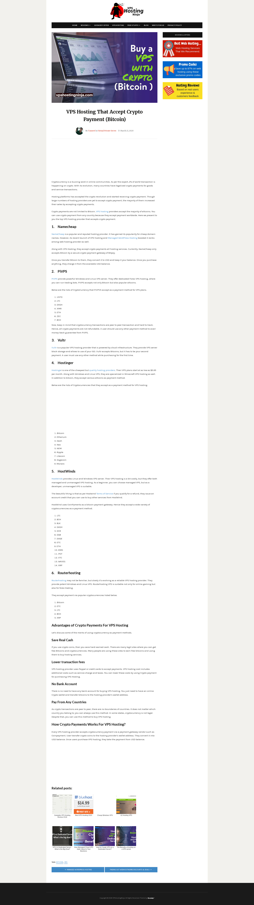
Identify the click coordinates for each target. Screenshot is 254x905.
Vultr (54, 347)
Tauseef (91, 131)
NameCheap (58, 234)
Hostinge (56, 370)
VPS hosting (102, 211)
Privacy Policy (175, 25)
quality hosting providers (102, 370)
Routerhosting (59, 580)
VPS (65, 862)
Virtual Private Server (107, 131)
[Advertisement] (104, 161)
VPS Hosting (118, 25)
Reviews (85, 25)
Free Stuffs (132, 25)
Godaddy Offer (101, 25)
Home (74, 25)
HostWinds (57, 478)
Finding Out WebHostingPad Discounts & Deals (129, 870)
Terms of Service (104, 493)
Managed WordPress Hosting (122, 238)
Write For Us (158, 25)
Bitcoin (59, 862)
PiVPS (55, 278)
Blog (146, 25)
